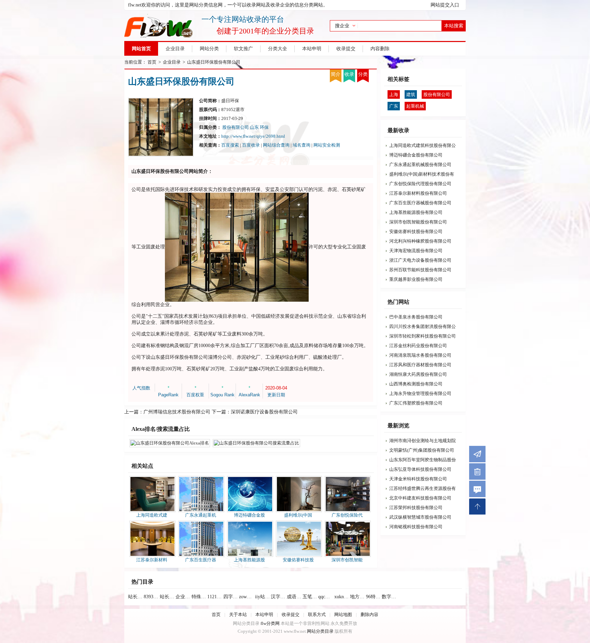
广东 (393, 106)
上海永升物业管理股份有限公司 (420, 393)
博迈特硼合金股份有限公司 (415, 155)
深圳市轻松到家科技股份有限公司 (422, 336)
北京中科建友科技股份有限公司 (420, 498)
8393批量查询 (151, 596)
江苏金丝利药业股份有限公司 (418, 345)
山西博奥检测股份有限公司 (415, 383)
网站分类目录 (320, 631)
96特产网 (374, 596)
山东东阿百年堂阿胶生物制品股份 (422, 459)
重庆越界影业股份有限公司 (415, 279)
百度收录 (251, 145)
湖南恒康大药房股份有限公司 (418, 374)
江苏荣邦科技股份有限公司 (415, 507)
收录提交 (345, 48)
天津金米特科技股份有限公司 (418, 478)
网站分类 (209, 48)
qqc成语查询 (326, 596)
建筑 (410, 94)
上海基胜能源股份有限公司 (415, 212)
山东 (255, 127)
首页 (152, 62)
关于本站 (238, 614)
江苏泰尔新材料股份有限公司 (418, 193)
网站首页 (141, 48)
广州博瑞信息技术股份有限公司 (176, 411)
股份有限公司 (235, 127)
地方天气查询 (358, 596)
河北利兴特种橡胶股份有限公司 (420, 241)
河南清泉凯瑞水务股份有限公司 (420, 355)
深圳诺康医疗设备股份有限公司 (264, 411)
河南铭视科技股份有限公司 (415, 526)
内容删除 (380, 48)
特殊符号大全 (199, 596)
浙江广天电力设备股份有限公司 (420, 260)
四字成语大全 (231, 596)
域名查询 (301, 145)
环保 (264, 127)
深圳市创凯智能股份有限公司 (418, 221)
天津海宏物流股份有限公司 (415, 250)
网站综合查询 (276, 145)
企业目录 (175, 48)
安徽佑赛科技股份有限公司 (415, 231)
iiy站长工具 (263, 596)
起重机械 (415, 106)
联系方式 (317, 614)
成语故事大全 (295, 596)
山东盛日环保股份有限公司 (213, 62)
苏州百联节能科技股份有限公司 (420, 269)
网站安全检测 (326, 145)
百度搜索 (230, 145)
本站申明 (311, 48)
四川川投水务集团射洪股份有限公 (422, 326)
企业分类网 (183, 596)
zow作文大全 (247, 596)
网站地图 (343, 614)
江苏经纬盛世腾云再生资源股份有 (422, 488)
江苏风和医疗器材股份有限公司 (420, 364)
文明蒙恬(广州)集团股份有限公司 (421, 450)
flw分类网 (270, 623)
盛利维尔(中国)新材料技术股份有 (421, 174)
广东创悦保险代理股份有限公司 (420, 183)
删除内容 (369, 614)
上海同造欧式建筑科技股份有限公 (422, 145)
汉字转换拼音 (278, 596)
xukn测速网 (342, 596)
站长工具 (167, 596)
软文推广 (243, 48)
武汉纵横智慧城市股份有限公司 (420, 517)
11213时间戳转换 (215, 596)
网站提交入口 (445, 5)
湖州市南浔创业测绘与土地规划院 (422, 440)
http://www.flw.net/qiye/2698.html (253, 136)
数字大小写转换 (389, 596)
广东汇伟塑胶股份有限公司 (415, 403)
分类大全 (277, 48)
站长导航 (136, 596)
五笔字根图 (310, 596)
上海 (393, 94)
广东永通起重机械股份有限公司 (420, 164)
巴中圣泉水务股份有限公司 (415, 316)
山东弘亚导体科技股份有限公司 (420, 469)
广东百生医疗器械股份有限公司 (420, 202)
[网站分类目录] (219, 26)
